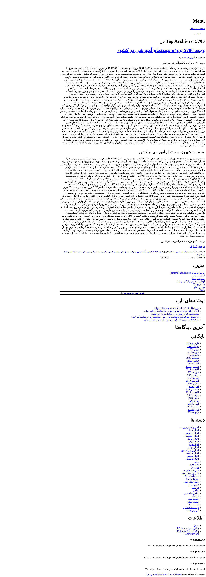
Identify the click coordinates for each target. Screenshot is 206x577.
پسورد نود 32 (198, 278)
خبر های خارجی (191, 470)
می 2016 (194, 401)
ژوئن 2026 (194, 349)
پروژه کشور (113, 251)
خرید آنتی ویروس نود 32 (132, 293)
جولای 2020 (193, 375)
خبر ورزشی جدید (190, 473)
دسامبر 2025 (192, 358)
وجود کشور (75, 251)
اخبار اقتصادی (192, 436)
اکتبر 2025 (194, 363)
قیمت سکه (193, 501)
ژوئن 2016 (194, 398)
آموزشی (141, 251)
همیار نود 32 (199, 284)
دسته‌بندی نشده (191, 481)
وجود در (86, 251)
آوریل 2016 (193, 403)
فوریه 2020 (193, 378)
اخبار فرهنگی (192, 459)
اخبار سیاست (192, 453)
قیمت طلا (194, 504)
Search (201, 257)
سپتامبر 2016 (192, 389)
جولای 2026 (193, 346)
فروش (195, 496)
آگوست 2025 (192, 369)
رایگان (201, 290)
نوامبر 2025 (193, 360)
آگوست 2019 (192, 380)
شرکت (195, 487)
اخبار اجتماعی (192, 433)
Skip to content (197, 28)
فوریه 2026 (193, 352)
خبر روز (195, 467)
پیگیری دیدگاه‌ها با (187, 531)
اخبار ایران (193, 441)
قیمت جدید (193, 499)
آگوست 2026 (192, 343)
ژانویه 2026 (193, 355)
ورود (196, 525)
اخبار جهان (193, 444)
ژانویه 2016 (193, 412)
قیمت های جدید (191, 507)
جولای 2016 (193, 395)
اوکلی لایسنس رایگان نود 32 (191, 281)
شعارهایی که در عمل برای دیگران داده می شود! (175, 314)
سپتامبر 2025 (192, 366)
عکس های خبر (191, 493)
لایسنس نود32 (198, 275)
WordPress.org (192, 534)
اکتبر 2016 (194, 386)
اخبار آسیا (194, 430)
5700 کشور (152, 251)
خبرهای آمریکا (192, 476)
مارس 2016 (193, 406)
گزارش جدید (192, 510)
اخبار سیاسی (192, 456)
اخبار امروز (193, 438)
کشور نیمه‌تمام (99, 251)
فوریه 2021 (193, 372)
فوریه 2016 (193, 409)
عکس (196, 490)
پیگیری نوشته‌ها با (188, 528)
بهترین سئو (199, 287)
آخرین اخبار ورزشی (185, 6)
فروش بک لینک (197, 246)
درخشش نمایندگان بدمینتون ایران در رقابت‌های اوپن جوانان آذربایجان (165, 316)
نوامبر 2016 (193, 383)
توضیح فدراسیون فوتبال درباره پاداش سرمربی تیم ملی (171, 319)
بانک (197, 461)
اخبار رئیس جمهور (190, 450)
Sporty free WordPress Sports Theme (163, 574)
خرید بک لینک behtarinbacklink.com (188, 272)
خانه (197, 33)
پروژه (133, 251)
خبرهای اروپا (192, 479)
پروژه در (125, 251)
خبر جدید (194, 464)
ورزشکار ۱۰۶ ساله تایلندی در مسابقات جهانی (176, 308)
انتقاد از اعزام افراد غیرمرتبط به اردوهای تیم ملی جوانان (171, 311)
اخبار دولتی (193, 447)
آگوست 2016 (192, 392)
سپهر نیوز (194, 484)
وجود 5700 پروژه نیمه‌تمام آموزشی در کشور (161, 50)
